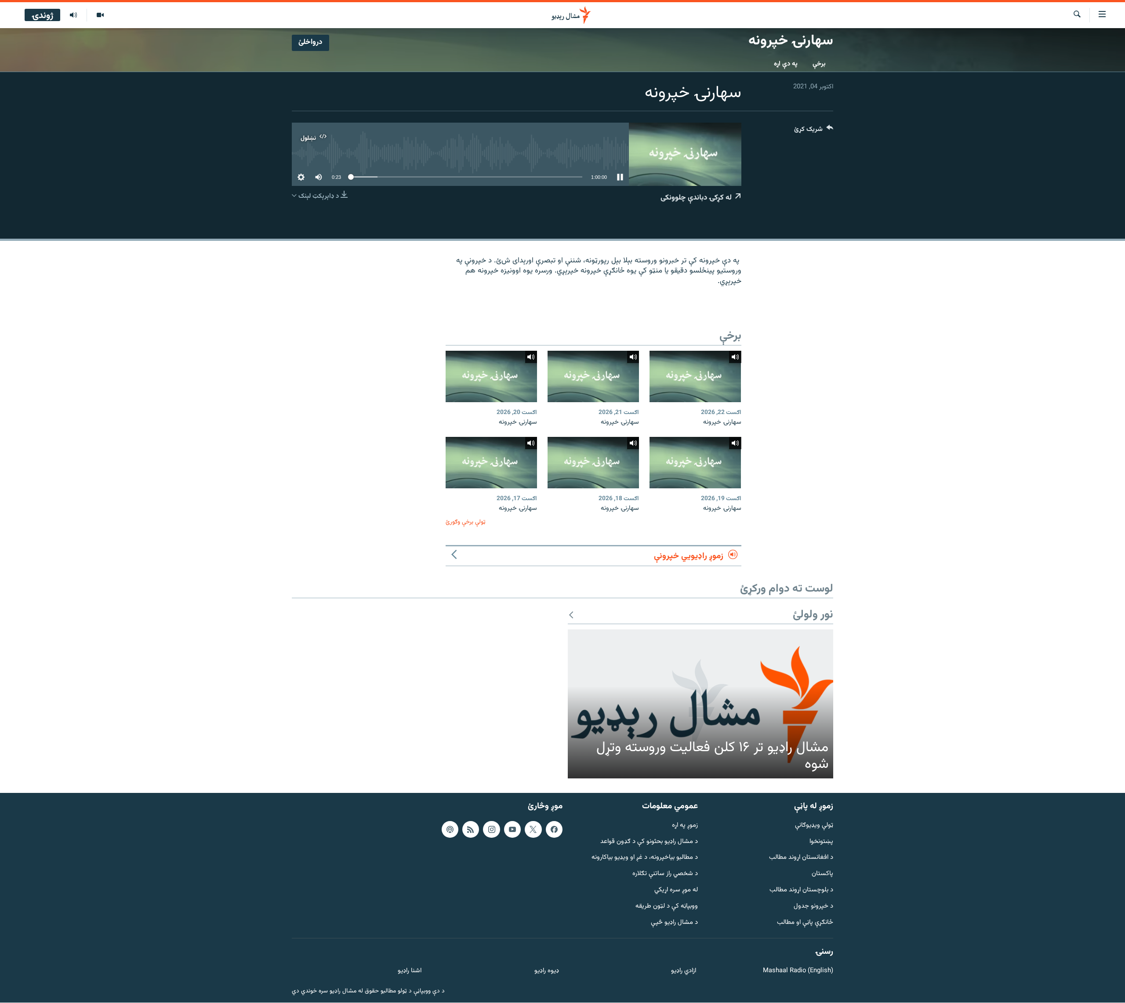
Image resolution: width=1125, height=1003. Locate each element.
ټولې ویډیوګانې (814, 825)
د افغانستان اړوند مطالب (801, 858)
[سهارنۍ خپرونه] (695, 376)
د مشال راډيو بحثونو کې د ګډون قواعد (649, 842)
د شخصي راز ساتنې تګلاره (665, 874)
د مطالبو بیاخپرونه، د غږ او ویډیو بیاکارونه (645, 858)
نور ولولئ (813, 615)
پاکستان (822, 874)
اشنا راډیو (409, 971)
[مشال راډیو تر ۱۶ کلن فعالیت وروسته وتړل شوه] (700, 704)
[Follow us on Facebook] (554, 829)
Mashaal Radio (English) (798, 971)
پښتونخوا (821, 842)
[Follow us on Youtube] (512, 829)
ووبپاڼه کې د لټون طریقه (666, 906)
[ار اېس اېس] (470, 829)
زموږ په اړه (685, 825)
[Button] (813, 131)
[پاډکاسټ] (450, 829)
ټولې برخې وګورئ (466, 522)
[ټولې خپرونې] (73, 15)
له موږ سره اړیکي (676, 890)
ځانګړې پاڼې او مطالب (805, 922)
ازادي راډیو (683, 971)
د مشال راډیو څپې (674, 922)
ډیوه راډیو (546, 971)
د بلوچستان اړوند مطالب (801, 890)
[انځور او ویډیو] (100, 15)
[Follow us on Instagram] (491, 829)
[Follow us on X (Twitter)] (533, 829)
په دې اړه (786, 64)
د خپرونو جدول (813, 906)
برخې (819, 64)
